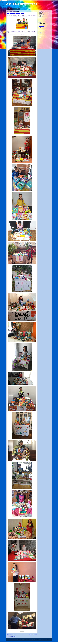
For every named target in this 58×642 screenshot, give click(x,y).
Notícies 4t (18, 8)
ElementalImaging (39, 639)
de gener (41, 32)
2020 (40, 28)
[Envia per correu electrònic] (20, 631)
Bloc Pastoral (40, 13)
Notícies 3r (13, 8)
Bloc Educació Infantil (41, 14)
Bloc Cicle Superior (41, 16)
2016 (40, 37)
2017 (40, 36)
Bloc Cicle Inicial (40, 15)
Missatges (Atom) (13, 636)
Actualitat (9, 8)
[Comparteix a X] (22, 631)
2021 (40, 27)
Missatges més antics (33, 634)
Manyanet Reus (41, 12)
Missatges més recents (11, 634)
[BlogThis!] (21, 631)
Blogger (48, 639)
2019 (40, 33)
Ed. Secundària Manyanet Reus (21, 4)
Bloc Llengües (40, 18)
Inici (22, 634)
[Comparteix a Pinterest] (23, 631)
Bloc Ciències (40, 17)
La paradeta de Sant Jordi (15, 13)
